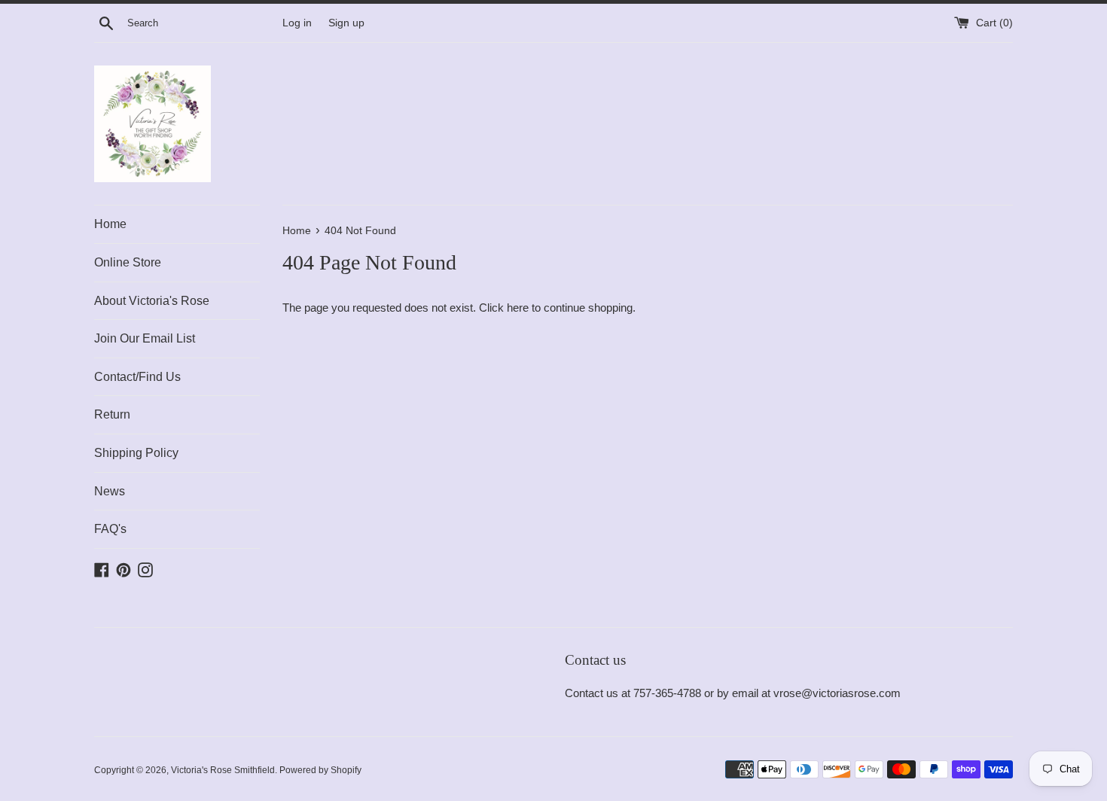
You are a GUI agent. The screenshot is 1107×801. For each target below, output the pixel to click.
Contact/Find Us (137, 376)
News (109, 491)
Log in (297, 23)
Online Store (127, 262)
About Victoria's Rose (151, 300)
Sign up (346, 23)
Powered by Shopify (320, 770)
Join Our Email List (144, 338)
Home (110, 224)
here (518, 307)
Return (112, 414)
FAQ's (110, 528)
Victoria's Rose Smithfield (223, 770)
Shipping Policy (136, 452)
